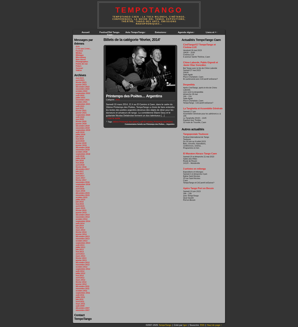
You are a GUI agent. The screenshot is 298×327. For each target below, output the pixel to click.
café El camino (146, 122)
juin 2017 (80, 171)
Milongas (80, 55)
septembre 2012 (83, 269)
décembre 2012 (83, 262)
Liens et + (211, 32)
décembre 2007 (83, 308)
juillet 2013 (80, 247)
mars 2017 (80, 178)
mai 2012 (80, 275)
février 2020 (81, 121)
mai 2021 (80, 108)
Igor (185, 325)
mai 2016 (80, 187)
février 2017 (81, 180)
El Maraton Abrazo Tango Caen (200, 153)
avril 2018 (80, 165)
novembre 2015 (83, 195)
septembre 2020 (83, 115)
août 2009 (80, 306)
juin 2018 (80, 160)
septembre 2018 (83, 154)
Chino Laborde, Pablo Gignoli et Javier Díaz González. (200, 63)
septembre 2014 (83, 221)
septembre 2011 (83, 293)
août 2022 (80, 95)
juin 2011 (80, 299)
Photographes (82, 62)
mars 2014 (80, 230)
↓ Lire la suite (113, 118)
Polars (78, 66)
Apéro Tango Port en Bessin (198, 188)
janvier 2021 (81, 113)
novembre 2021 (83, 100)
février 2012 (81, 282)
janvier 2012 (81, 284)
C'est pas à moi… (83, 49)
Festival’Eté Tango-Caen (109, 33)
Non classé (81, 59)
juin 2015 (80, 202)
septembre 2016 (83, 184)
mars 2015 (80, 208)
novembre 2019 (83, 128)
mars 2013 (80, 256)
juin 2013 (80, 249)
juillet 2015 (80, 200)
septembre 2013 (83, 243)
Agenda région (186, 32)
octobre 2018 (81, 152)
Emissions (161, 32)
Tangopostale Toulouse (195, 134)
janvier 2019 (81, 145)
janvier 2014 (81, 234)
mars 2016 (80, 191)
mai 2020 (80, 119)
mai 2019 (80, 139)
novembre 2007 (83, 310)
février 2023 (81, 82)
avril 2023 (80, 80)
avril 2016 (80, 189)
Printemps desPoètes (163, 122)
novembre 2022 (83, 89)
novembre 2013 (83, 239)
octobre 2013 (81, 241)
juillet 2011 (80, 297)
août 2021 (80, 106)
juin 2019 (80, 137)
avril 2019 (80, 141)
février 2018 (81, 167)
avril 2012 (80, 278)
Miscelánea (81, 57)
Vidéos (79, 70)
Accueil (86, 32)
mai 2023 (80, 78)
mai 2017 (80, 173)
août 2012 (80, 271)
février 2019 (81, 143)
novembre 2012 (83, 265)
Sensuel (79, 68)
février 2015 (81, 210)
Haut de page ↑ (214, 325)
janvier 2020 (81, 124)
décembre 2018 (83, 147)
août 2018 (80, 156)
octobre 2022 (81, 91)
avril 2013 (80, 254)
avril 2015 (80, 206)
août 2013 (80, 245)
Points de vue (82, 64)
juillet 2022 (80, 98)
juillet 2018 (80, 158)
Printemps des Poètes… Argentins (134, 96)
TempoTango (149, 10)
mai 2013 (80, 252)
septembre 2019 (83, 130)
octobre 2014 (81, 219)
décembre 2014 (83, 215)
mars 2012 (80, 280)
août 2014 (80, 223)
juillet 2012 (80, 273)
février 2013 (81, 258)
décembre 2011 (82, 286)
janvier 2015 (81, 213)
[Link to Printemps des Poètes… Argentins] (140, 91)
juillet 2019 (80, 134)
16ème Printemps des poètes (126, 122)
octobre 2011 (81, 291)
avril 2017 (80, 176)
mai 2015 (80, 204)
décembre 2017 (83, 169)
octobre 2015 (81, 197)
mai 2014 (80, 228)
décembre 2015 (83, 193)
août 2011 (80, 295)
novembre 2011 (82, 288)
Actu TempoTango (135, 32)
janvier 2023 (81, 85)
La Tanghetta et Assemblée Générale (203, 108)
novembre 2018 (83, 150)
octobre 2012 (81, 267)
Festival (79, 51)
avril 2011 (80, 301)
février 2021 (81, 111)
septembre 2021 (83, 104)
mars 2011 (80, 304)
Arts (78, 46)
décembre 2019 (83, 126)
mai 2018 (80, 163)
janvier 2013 (81, 260)
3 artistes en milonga (194, 168)
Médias (79, 53)
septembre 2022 (83, 93)
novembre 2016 (83, 182)
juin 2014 (80, 226)
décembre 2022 (83, 87)
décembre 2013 (83, 236)
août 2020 (80, 117)
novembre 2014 (83, 217)
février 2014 (81, 232)
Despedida (189, 84)
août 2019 (80, 132)
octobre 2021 (81, 102)
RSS (202, 325)
